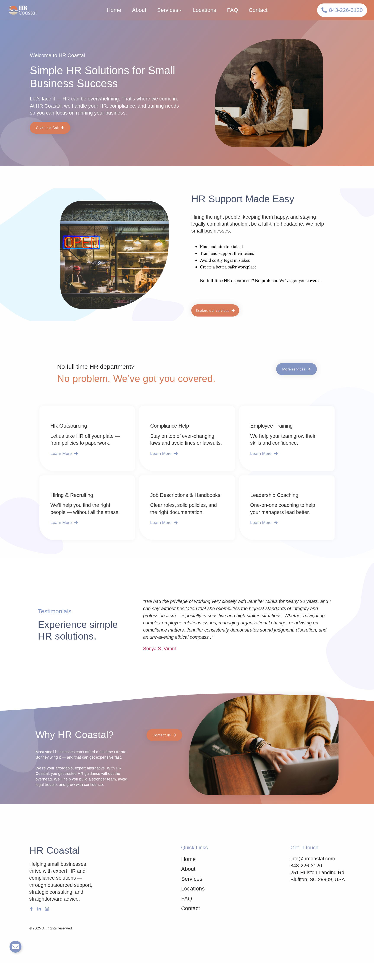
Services (167, 10)
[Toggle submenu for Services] (180, 10)
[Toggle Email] (15, 947)
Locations (204, 10)
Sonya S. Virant (159, 648)
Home (114, 10)
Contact (258, 10)
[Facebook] (31, 909)
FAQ (232, 10)
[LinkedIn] (39, 909)
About (139, 10)
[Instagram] (47, 909)
